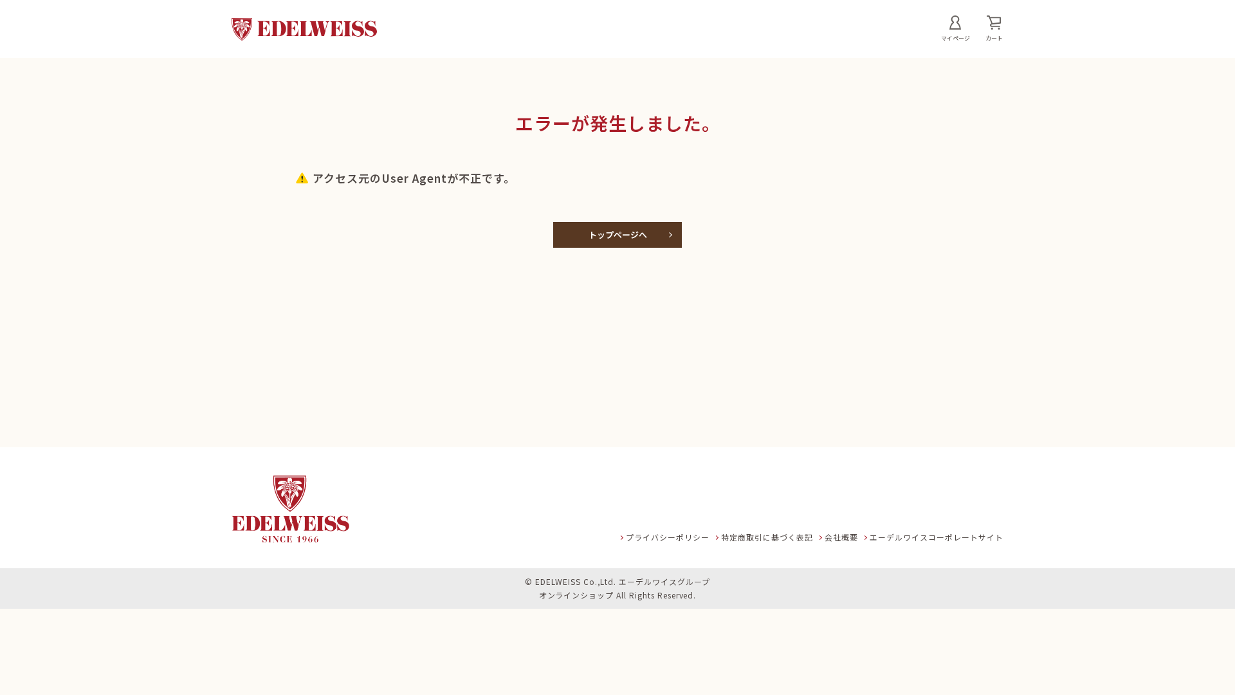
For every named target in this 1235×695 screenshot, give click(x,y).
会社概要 (841, 537)
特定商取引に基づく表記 (767, 537)
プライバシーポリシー (667, 537)
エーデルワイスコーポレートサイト (936, 537)
